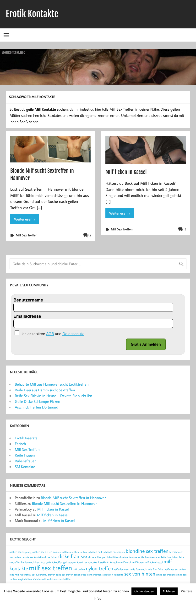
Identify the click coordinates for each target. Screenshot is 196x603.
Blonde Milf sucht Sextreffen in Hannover (73, 497)
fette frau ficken (169, 557)
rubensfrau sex (27, 574)
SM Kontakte (25, 466)
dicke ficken (50, 557)
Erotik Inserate (26, 438)
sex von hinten (139, 573)
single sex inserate (165, 574)
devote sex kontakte (33, 557)
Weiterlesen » (24, 219)
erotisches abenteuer (149, 557)
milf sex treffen (50, 567)
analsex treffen (61, 552)
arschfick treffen (78, 552)
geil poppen (69, 562)
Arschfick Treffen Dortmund (36, 407)
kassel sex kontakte (87, 562)
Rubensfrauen (26, 460)
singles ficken (25, 579)
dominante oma (128, 557)
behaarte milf (95, 552)
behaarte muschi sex (114, 552)
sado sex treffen (64, 574)
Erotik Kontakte (32, 13)
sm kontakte (39, 579)
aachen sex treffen (42, 552)
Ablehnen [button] (169, 591)
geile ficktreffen (54, 562)
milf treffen (79, 569)
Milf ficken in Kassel (126, 172)
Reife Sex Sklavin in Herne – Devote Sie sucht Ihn (53, 395)
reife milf (14, 574)
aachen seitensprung (21, 552)
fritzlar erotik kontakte (33, 562)
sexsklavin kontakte (113, 574)
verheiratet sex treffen (59, 579)
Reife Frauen (25, 455)
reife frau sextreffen (175, 569)
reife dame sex (122, 569)
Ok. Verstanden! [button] (144, 591)
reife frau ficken (156, 569)
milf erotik (125, 562)
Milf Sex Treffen (26, 235)
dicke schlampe (96, 557)
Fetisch (20, 443)
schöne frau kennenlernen (88, 574)
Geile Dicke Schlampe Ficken (37, 401)
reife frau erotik (139, 569)
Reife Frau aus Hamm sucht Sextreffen (45, 390)
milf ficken (138, 562)
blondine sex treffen (147, 551)
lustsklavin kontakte (109, 562)
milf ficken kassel (154, 562)
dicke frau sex (72, 556)
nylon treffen (99, 568)
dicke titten (112, 557)
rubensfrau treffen (45, 574)
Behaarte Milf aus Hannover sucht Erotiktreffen (52, 384)
